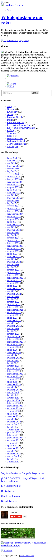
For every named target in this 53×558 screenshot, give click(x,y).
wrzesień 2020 (14, 344)
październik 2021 (15, 310)
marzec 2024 (13, 232)
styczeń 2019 (13, 397)
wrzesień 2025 (14, 184)
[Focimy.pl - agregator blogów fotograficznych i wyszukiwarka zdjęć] (26, 545)
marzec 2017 (13, 456)
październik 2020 (15, 341)
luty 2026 (11, 171)
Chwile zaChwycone (11, 496)
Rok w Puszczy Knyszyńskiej (21, 128)
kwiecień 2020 (14, 357)
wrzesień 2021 (14, 312)
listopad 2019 (13, 371)
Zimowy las (12, 146)
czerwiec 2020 (14, 352)
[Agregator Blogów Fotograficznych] (7, 550)
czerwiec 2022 (14, 288)
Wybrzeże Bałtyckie (16, 141)
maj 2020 (11, 355)
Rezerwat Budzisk (15, 122)
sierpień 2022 (13, 283)
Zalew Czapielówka (16, 143)
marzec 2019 (13, 392)
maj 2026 (11, 163)
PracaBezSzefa (27, 555)
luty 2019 (11, 395)
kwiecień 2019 (14, 389)
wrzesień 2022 (14, 280)
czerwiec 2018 (14, 416)
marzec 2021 (13, 328)
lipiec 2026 (12, 158)
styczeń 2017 (13, 461)
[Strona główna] (12, 5)
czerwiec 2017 (14, 448)
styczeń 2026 (13, 174)
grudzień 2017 (13, 432)
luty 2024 (11, 235)
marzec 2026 (13, 168)
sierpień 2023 (13, 251)
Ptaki (9, 120)
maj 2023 (11, 259)
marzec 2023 (13, 264)
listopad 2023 (13, 243)
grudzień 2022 (13, 272)
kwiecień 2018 (14, 421)
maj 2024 (11, 227)
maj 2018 (11, 419)
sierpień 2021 (13, 315)
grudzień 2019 (13, 368)
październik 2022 (15, 278)
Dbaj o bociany (8, 491)
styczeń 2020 (13, 365)
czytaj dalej (24, 40)
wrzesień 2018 (14, 408)
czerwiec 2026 (14, 160)
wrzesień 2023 (14, 248)
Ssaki (9, 136)
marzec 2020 (13, 360)
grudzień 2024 (13, 208)
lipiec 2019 (12, 381)
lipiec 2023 (12, 254)
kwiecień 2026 (14, 166)
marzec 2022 (13, 296)
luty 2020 (11, 363)
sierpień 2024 (13, 219)
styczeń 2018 (13, 429)
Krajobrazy (12, 112)
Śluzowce (11, 133)
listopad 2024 (13, 211)
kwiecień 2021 (14, 326)
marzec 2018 (13, 424)
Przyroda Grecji (14, 117)
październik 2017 (15, 437)
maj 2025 (11, 195)
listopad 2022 (13, 275)
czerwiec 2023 (14, 256)
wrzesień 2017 (14, 440)
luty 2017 (11, 459)
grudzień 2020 (13, 336)
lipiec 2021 (12, 318)
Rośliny (10, 130)
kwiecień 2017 (14, 453)
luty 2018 (11, 427)
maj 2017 (11, 451)
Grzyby (10, 109)
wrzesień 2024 (14, 216)
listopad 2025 (13, 179)
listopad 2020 (13, 339)
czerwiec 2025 (14, 192)
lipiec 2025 (12, 190)
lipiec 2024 (12, 222)
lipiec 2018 (12, 413)
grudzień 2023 (13, 240)
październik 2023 (15, 246)
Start (9, 10)
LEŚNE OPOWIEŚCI (11, 486)
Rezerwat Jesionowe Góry (19, 125)
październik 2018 (15, 405)
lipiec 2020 (12, 349)
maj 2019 (11, 387)
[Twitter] (11, 83)
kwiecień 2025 (14, 198)
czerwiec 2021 (14, 320)
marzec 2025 (13, 200)
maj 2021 (11, 323)
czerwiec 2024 (14, 224)
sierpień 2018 (13, 411)
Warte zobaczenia (15, 138)
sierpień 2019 (13, 379)
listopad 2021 (13, 307)
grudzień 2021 (13, 304)
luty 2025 (11, 203)
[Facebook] (13, 75)
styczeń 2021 (13, 333)
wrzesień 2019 (14, 376)
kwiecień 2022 (14, 294)
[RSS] (10, 86)
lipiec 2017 (12, 445)
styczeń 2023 (13, 270)
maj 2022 (11, 291)
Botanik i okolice (9, 501)
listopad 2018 (13, 403)
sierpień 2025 (13, 187)
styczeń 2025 (13, 206)
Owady (10, 114)
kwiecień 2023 (14, 262)
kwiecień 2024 (14, 230)
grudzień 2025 (13, 176)
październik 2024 (15, 214)
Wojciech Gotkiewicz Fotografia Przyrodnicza (22, 473)
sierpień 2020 (13, 347)
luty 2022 (11, 299)
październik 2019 (15, 373)
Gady (9, 106)
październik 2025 (15, 182)
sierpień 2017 (13, 443)
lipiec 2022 (12, 286)
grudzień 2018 (13, 400)
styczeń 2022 (13, 302)
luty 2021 (11, 331)
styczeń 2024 (13, 238)
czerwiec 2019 (14, 384)
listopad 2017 (13, 435)
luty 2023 (11, 267)
